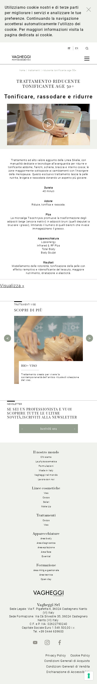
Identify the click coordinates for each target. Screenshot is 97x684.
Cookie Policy (80, 655)
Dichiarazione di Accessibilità (68, 672)
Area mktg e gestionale (46, 570)
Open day (46, 579)
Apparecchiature (46, 534)
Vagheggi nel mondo (46, 475)
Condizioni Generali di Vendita (68, 666)
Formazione (46, 565)
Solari (46, 502)
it (69, 48)
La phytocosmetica (46, 461)
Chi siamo (46, 457)
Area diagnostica (46, 543)
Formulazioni (46, 466)
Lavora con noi (46, 479)
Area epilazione (46, 547)
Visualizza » (12, 285)
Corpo (46, 520)
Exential (46, 556)
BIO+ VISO (29, 365)
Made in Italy (46, 470)
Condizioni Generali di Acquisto (67, 661)
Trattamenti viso (25, 304)
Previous (7, 338)
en (76, 48)
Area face (46, 552)
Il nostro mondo (46, 452)
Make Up (46, 506)
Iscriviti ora (48, 429)
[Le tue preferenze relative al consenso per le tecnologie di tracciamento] (88, 675)
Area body (46, 538)
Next (89, 338)
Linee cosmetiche (46, 488)
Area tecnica (46, 574)
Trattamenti (46, 515)
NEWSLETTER (14, 404)
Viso (46, 524)
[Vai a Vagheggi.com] (21, 58)
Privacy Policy (55, 655)
